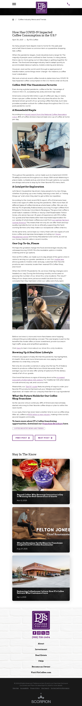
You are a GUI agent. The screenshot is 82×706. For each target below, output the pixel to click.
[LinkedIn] (47, 633)
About (41, 643)
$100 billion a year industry (39, 414)
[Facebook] (34, 633)
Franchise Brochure (52, 424)
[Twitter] (43, 633)
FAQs (41, 661)
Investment (41, 649)
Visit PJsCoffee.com (41, 672)
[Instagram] (39, 633)
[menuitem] (16, 688)
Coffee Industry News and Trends (29, 428)
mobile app (59, 259)
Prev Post (21, 438)
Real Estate (41, 655)
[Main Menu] (14, 4)
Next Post (44, 438)
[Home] (41, 7)
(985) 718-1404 (41, 637)
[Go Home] (13, 19)
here (19, 348)
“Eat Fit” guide (31, 387)
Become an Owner (41, 667)
